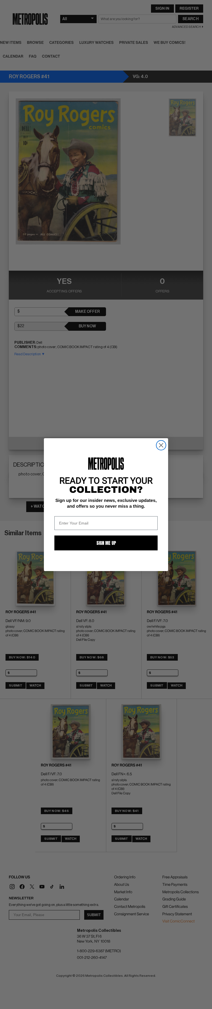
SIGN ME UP (106, 543)
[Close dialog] (161, 445)
